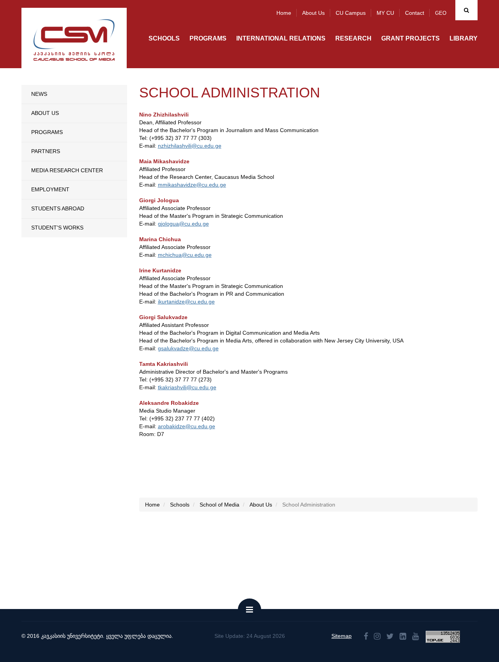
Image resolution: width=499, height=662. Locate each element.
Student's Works (57, 227)
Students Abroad (57, 208)
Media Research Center (67, 170)
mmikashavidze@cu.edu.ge (192, 185)
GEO (440, 13)
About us (313, 13)
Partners (45, 151)
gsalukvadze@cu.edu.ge (188, 348)
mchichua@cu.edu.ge (185, 255)
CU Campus (351, 13)
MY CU (385, 13)
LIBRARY (463, 38)
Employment (50, 189)
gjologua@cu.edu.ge (183, 224)
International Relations (281, 38)
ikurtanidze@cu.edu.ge (186, 301)
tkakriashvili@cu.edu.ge (187, 387)
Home (283, 13)
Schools (164, 38)
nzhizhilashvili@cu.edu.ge (189, 146)
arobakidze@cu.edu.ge (186, 426)
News (39, 94)
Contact (414, 13)
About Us (45, 113)
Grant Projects (410, 38)
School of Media (219, 504)
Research (353, 38)
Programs (207, 38)
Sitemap (341, 636)
